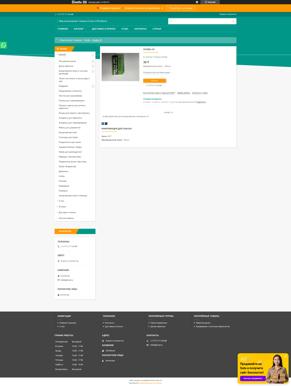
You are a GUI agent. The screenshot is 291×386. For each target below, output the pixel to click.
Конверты (63, 191)
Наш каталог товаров (71, 40)
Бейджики (63, 86)
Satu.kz (159, 380)
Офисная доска (203, 323)
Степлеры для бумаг (68, 137)
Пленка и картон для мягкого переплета (72, 106)
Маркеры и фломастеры (70, 157)
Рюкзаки (63, 181)
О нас (125, 29)
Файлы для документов (69, 127)
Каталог (79, 29)
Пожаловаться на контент (151, 383)
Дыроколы (63, 171)
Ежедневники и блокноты (70, 91)
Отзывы (62, 207)
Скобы (87, 40)
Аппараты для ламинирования (73, 123)
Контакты (140, 29)
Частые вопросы (66, 218)
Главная (63, 29)
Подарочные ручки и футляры (73, 161)
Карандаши (64, 186)
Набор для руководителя (70, 152)
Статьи (157, 29)
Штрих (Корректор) (67, 166)
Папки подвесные (159, 323)
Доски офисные (66, 66)
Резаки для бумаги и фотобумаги (74, 113)
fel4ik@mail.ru (67, 280)
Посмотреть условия (180, 8)
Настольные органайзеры (70, 96)
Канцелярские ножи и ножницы (73, 195)
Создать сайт (94, 2)
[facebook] (103, 124)
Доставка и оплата (103, 29)
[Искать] (233, 21)
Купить (154, 80)
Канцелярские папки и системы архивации (73, 72)
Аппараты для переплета (70, 118)
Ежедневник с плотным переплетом (213, 326)
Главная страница (68, 323)
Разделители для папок (70, 142)
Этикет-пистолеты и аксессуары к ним (74, 79)
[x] (106, 124)
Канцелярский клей (68, 132)
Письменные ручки (67, 61)
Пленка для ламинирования (71, 100)
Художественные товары (70, 147)
